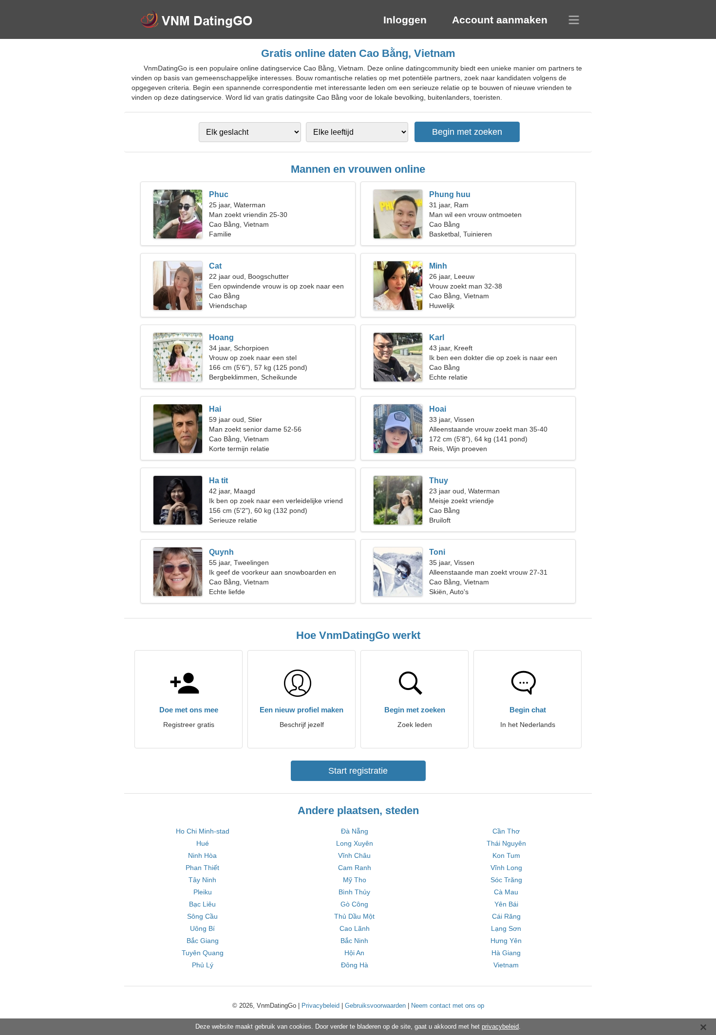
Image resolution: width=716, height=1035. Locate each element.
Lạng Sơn (506, 928)
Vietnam (506, 965)
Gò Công (354, 904)
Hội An (354, 953)
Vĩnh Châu (354, 855)
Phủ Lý (202, 965)
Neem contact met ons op (447, 1005)
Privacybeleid (320, 1005)
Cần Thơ (506, 831)
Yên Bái (506, 904)
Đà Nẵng (354, 831)
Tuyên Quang (203, 953)
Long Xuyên (354, 843)
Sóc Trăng (506, 880)
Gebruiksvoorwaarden (375, 1005)
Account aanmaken (499, 19)
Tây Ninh (202, 880)
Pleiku (202, 892)
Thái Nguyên (506, 843)
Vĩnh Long (506, 868)
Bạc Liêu (202, 904)
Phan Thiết (202, 868)
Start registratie (358, 771)
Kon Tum (506, 855)
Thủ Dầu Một (354, 916)
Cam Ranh (354, 868)
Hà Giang (506, 953)
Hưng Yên (506, 940)
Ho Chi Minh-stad (202, 831)
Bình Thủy (354, 892)
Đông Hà (354, 965)
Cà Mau (506, 892)
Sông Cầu (202, 916)
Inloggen (405, 19)
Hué (202, 843)
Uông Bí (202, 928)
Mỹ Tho (354, 880)
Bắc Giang (203, 940)
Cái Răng (506, 916)
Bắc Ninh (354, 940)
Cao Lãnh (354, 928)
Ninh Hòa (202, 855)
